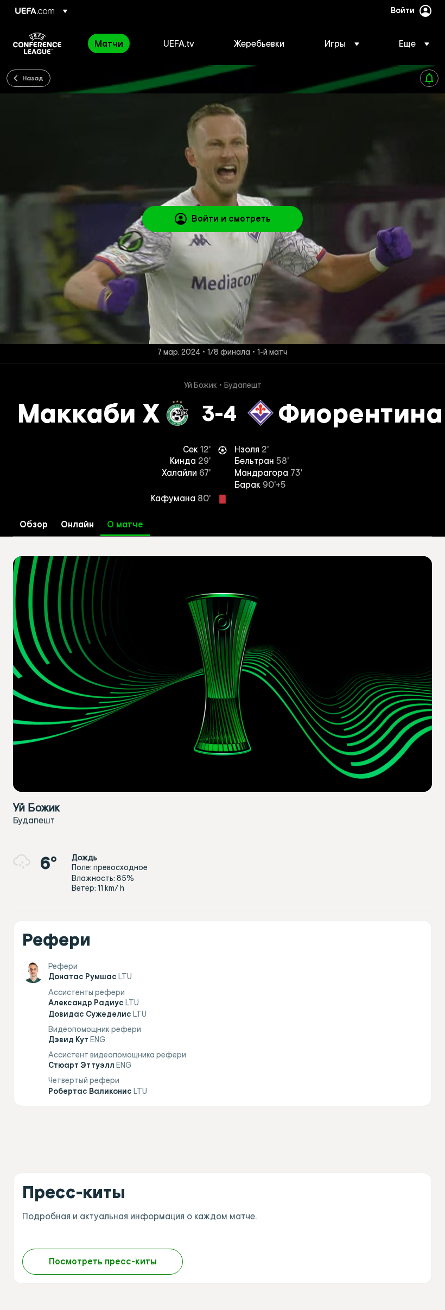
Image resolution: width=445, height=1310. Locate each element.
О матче (125, 524)
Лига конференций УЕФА (37, 43)
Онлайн (77, 524)
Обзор (34, 524)
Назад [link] (32, 77)
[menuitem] (115, 43)
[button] (341, 43)
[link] (108, 43)
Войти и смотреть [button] (231, 218)
